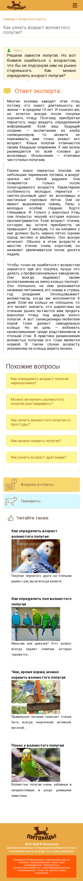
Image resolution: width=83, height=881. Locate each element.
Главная (9, 19)
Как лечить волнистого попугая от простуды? (41, 422)
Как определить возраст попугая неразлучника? (39, 381)
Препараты (31, 501)
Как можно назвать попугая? (36, 441)
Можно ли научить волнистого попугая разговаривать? (37, 401)
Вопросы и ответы (32, 19)
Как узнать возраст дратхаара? (38, 457)
